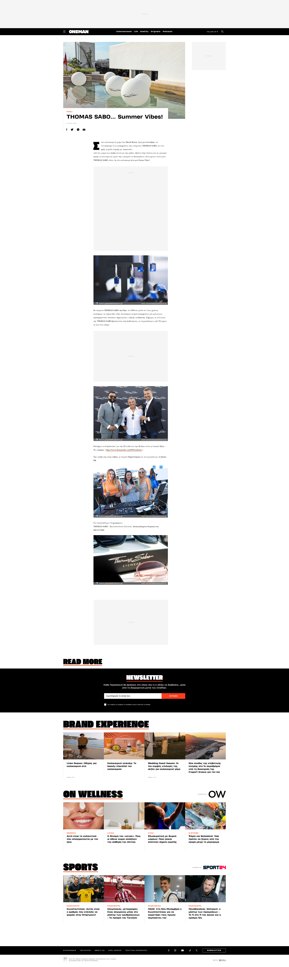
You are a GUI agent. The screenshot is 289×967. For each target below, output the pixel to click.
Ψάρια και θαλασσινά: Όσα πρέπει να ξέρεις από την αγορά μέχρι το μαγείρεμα (204, 839)
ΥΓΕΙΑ (151, 833)
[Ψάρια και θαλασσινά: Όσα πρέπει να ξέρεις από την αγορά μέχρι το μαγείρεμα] (205, 815)
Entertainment (124, 31)
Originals (156, 31)
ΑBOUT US (100, 950)
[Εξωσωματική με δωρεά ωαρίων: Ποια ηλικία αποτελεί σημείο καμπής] (164, 815)
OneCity (144, 31)
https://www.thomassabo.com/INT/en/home (124, 449)
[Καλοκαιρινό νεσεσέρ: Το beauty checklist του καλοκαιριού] (124, 745)
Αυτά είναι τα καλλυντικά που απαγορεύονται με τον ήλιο (82, 839)
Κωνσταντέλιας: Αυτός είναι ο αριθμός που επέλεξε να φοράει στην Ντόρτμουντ (83, 912)
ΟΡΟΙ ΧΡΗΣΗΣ (115, 950)
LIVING (110, 833)
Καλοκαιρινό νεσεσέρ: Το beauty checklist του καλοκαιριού (121, 766)
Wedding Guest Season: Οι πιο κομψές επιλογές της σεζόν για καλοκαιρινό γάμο (164, 766)
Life (136, 31)
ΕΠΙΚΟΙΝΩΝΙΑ (69, 950)
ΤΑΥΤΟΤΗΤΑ (85, 950)
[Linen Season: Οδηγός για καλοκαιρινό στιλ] (83, 745)
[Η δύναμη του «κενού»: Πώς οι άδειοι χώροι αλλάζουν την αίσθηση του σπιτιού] (124, 815)
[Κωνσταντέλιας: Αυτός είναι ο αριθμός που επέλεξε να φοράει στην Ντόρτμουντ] (83, 888)
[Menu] (64, 31)
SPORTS (80, 867)
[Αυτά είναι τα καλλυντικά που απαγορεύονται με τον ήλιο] (83, 815)
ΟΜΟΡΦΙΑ (71, 833)
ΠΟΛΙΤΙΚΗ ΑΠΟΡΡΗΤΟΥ (136, 950)
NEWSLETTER (214, 950)
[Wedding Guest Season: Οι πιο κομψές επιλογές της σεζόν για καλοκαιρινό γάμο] (164, 745)
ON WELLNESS (93, 795)
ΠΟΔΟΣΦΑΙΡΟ (73, 906)
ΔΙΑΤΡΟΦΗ (194, 833)
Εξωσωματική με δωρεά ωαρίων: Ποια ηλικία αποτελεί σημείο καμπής (162, 839)
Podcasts (167, 31)
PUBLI (70, 112)
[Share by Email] (84, 130)
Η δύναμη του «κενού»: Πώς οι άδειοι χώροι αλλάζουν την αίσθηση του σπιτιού (124, 839)
